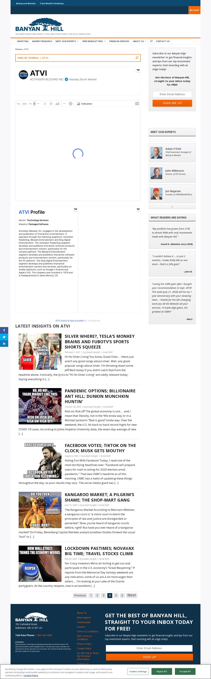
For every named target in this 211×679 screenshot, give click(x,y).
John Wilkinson (175, 171)
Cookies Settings (138, 671)
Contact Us (163, 41)
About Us (138, 41)
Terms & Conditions (87, 631)
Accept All (185, 671)
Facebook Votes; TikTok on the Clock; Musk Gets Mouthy (100, 448)
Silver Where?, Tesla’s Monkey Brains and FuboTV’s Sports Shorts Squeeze (100, 341)
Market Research (42, 41)
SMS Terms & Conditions (84, 637)
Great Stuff (107, 352)
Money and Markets (26, 3)
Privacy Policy (84, 643)
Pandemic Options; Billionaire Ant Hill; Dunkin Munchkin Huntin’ (100, 396)
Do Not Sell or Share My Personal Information (88, 656)
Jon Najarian (173, 191)
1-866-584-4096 (43, 635)
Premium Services (119, 41)
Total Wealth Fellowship (51, 3)
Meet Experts (84, 617)
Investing (23, 41)
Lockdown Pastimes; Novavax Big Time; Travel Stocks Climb (99, 551)
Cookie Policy (84, 648)
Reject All (162, 671)
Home (18, 49)
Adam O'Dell (173, 149)
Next (131, 595)
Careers (81, 626)
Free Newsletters (92, 41)
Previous (80, 595)
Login (195, 10)
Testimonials (83, 622)
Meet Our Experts (66, 41)
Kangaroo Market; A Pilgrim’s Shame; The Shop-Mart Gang (99, 497)
